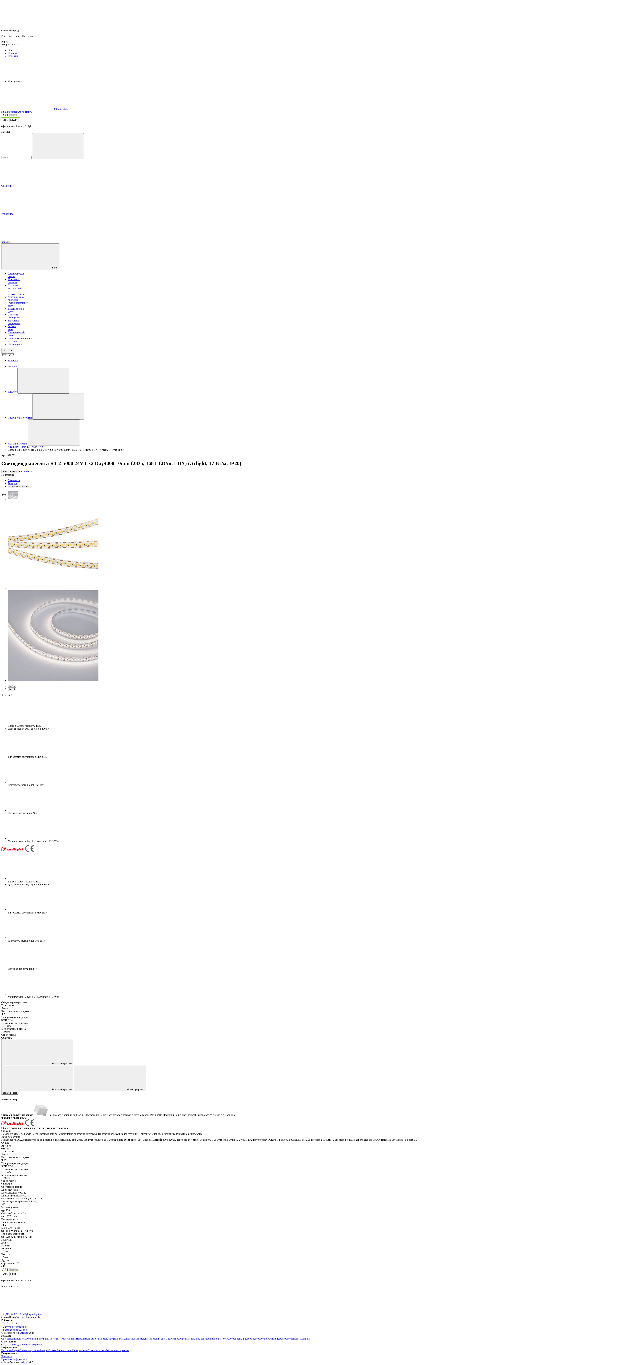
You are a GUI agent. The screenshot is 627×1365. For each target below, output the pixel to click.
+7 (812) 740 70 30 (11, 1314)
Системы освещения (14, 316)
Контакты (27, 111)
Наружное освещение (14, 322)
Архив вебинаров (39, 1350)
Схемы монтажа (97, 1350)
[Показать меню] (43, 381)
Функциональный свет (131, 1338)
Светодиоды (15, 344)
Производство (16, 1344)
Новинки (13, 360)
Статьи (53, 1350)
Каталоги (6, 1350)
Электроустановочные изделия (268, 1338)
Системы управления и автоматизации (69, 1338)
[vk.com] (25, 1311)
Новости (12, 53)
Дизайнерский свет (155, 1338)
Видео (15, 1350)
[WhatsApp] (25, 108)
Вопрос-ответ (64, 1350)
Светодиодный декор (239, 1338)
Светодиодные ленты (13, 1338)
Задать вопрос (10, 471)
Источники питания (14, 281)
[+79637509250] (123, 1311)
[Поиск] (58, 146)
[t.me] (172, 1311)
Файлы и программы (134, 1089)
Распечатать (25, 471)
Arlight (24, 1332)
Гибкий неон (12, 328)
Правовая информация (14, 1329)
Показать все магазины (14, 1326)
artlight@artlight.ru (32, 1314)
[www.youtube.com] (74, 1311)
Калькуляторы (80, 1350)
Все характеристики (62, 1063)
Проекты (13, 56)
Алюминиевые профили (16, 298)
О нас (11, 50)
